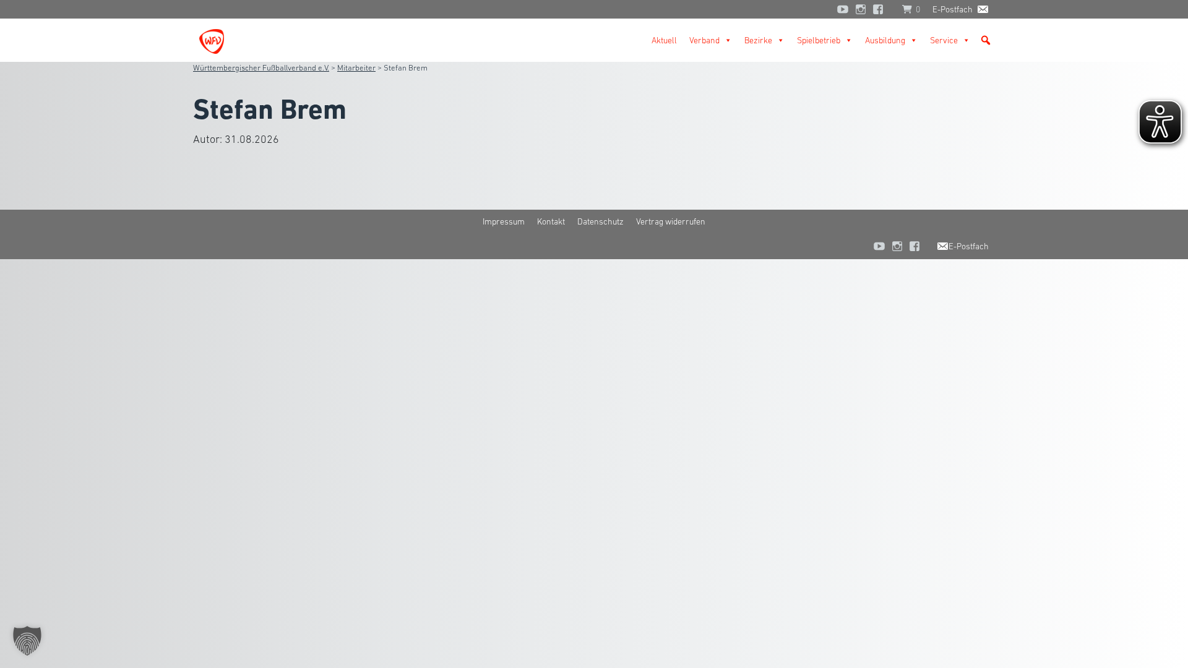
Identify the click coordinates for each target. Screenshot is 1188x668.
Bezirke (758, 40)
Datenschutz (600, 221)
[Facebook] (881, 9)
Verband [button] (704, 40)
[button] (985, 40)
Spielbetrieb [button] (818, 40)
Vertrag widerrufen (670, 221)
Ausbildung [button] (885, 40)
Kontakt (551, 221)
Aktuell (664, 40)
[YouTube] (842, 9)
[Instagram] (860, 9)
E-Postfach (952, 9)
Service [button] (944, 40)
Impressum (504, 221)
